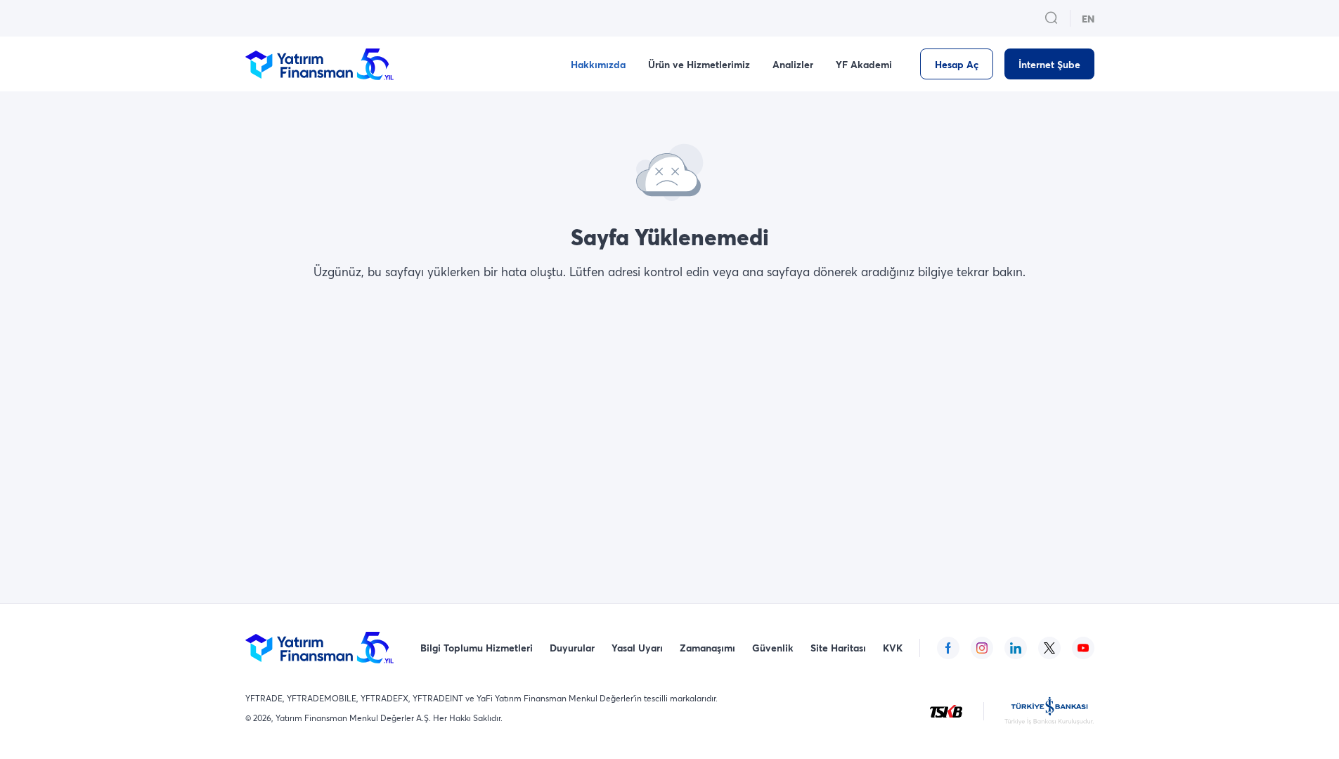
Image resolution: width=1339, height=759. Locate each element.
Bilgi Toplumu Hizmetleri (476, 647)
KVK (893, 647)
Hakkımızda (598, 64)
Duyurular (572, 647)
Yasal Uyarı (637, 647)
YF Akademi (864, 64)
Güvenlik (773, 647)
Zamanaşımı (707, 647)
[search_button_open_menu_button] (1051, 18)
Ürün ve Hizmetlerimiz (699, 64)
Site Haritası (838, 647)
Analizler (792, 64)
